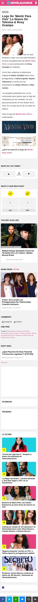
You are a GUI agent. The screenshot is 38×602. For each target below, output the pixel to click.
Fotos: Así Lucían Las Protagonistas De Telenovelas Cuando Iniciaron (16, 302)
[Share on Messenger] (22, 599)
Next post (4, 362)
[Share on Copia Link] (28, 599)
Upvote (8, 174)
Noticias (17, 247)
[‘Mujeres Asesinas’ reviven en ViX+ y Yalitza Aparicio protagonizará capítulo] (19, 541)
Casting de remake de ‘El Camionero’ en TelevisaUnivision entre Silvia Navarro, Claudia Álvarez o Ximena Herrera (19, 529)
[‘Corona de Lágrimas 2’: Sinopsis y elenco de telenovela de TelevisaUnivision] (19, 445)
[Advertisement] (18, 381)
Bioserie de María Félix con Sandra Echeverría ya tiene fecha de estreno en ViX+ (18, 505)
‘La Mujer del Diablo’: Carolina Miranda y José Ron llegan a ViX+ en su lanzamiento (18, 481)
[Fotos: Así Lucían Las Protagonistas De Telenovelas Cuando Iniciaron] (19, 285)
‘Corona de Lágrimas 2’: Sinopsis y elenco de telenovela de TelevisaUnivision (16, 456)
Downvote (29, 174)
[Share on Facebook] (3, 599)
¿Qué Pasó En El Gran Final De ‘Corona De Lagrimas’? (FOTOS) (17, 353)
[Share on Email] (35, 599)
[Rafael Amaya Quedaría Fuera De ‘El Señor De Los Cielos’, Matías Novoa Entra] (19, 235)
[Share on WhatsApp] (16, 599)
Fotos (16, 269)
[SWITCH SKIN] (36, 3)
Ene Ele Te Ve (7, 247)
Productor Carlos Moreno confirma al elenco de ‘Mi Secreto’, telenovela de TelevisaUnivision (17, 575)
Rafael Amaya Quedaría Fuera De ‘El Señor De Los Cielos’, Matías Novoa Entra (18, 253)
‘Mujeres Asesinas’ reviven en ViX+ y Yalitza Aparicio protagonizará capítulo (18, 552)
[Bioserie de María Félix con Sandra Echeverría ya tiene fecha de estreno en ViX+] (19, 493)
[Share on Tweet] (9, 599)
